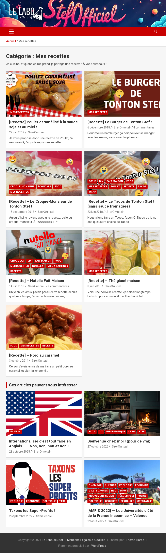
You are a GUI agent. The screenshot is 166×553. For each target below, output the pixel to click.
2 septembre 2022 (21, 516)
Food (57, 186)
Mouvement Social (101, 496)
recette (128, 186)
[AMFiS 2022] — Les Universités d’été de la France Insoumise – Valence (120, 513)
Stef (141, 431)
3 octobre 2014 (18, 360)
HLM (114, 490)
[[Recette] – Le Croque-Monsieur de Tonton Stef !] (44, 173)
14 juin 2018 (16, 286)
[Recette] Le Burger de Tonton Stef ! (119, 122)
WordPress (98, 546)
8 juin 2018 (94, 286)
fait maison (115, 181)
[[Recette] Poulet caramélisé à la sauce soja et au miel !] (44, 94)
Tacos (142, 186)
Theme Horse (135, 540)
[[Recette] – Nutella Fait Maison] (44, 252)
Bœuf (92, 181)
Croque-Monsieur (22, 186)
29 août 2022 (95, 521)
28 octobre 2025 (19, 451)
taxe (62, 501)
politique (49, 501)
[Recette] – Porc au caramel (34, 355)
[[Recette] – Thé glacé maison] (122, 252)
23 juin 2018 (95, 211)
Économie (44, 186)
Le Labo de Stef (52, 540)
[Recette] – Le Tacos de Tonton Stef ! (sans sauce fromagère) (120, 204)
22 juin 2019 (16, 132)
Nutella (37, 266)
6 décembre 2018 (98, 127)
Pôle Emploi (126, 496)
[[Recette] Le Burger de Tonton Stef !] (122, 94)
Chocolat (17, 260)
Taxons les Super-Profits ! (32, 510)
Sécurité (111, 501)
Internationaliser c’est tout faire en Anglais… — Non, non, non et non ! (40, 444)
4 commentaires (143, 127)
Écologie (16, 501)
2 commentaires (58, 286)
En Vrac (15, 431)
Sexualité (127, 501)
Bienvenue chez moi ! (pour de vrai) (118, 441)
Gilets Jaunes (98, 490)
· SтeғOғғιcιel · (36, 132)
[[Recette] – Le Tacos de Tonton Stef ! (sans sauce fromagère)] (122, 173)
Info (123, 490)
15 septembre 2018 (21, 211)
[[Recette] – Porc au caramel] (44, 327)
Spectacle (144, 501)
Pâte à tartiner (57, 266)
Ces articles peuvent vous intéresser (43, 385)
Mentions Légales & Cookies (86, 540)
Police (141, 496)
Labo (131, 431)
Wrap (92, 191)
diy (101, 181)
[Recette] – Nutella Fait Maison (36, 280)
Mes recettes (19, 112)
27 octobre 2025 (97, 446)
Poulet (115, 186)
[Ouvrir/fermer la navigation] (11, 31)
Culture (110, 485)
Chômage (95, 485)
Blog (92, 431)
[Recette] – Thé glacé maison (113, 280)
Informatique (115, 431)
